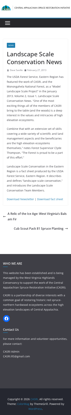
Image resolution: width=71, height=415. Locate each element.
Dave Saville (16, 70)
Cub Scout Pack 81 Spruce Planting (38, 228)
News (11, 45)
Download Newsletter (20, 199)
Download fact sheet (50, 199)
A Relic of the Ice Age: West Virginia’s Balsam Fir (37, 216)
